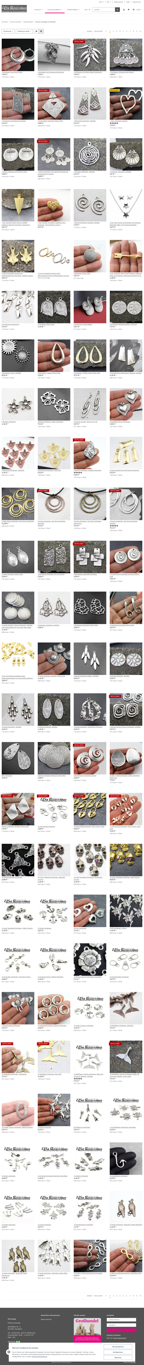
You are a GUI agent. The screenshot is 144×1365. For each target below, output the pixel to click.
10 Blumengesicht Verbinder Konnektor (88, 977)
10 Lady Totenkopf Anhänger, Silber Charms (17, 928)
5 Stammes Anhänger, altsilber (48, 625)
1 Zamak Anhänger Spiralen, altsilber (87, 223)
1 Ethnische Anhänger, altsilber (85, 121)
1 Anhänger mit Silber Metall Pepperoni (88, 72)
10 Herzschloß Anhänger (46, 827)
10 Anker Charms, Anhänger (84, 1026)
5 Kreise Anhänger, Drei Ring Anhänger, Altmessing (88, 522)
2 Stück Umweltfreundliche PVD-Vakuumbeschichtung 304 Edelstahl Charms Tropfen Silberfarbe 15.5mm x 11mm (53, 274)
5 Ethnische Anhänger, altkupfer (13, 470)
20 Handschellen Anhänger (119, 977)
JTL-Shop (133, 1362)
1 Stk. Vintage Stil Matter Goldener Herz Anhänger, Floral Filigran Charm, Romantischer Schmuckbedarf (52, 224)
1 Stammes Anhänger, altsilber (120, 172)
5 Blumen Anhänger (9, 422)
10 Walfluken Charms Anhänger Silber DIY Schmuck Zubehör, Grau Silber (124, 1075)
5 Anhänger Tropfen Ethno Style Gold (87, 373)
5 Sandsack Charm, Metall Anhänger (50, 977)
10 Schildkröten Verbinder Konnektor (123, 1127)
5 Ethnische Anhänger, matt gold (49, 470)
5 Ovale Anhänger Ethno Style (12, 574)
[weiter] (140, 31)
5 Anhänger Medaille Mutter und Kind (123, 324)
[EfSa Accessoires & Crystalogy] (14, 8)
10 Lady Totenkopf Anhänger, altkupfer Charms (51, 878)
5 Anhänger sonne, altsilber (11, 373)
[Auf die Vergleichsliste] (25, 42)
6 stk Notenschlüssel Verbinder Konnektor (52, 1176)
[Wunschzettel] (128, 9)
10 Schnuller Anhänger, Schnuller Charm (16, 977)
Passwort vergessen (114, 1335)
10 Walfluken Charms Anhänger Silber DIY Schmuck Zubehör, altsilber (88, 1075)
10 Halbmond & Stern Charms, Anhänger (52, 1026)
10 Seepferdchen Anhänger (83, 1225)
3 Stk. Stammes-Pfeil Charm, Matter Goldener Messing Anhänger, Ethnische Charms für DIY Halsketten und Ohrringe (126, 274)
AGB (127, 2)
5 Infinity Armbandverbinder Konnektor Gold (125, 1273)
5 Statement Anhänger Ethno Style (86, 625)
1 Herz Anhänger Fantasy (118, 121)
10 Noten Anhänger (8, 1176)
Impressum (137, 2)
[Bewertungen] (114, 123)
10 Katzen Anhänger (81, 1176)
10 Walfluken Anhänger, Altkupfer (121, 1026)
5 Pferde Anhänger (44, 1127)
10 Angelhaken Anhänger (119, 1176)
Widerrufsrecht (46, 1319)
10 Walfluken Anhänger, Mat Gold (49, 1074)
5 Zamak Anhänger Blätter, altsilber (86, 676)
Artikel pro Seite (23, 31)
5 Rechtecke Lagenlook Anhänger (85, 574)
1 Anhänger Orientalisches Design (122, 72)
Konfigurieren (118, 1352)
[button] (124, 9)
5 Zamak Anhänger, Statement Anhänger (88, 727)
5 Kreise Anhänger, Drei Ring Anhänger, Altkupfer (52, 522)
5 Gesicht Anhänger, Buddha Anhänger (87, 470)
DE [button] (108, 2)
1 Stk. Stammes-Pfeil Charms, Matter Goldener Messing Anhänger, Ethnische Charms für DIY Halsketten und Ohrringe (16, 224)
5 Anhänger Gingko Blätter (83, 324)
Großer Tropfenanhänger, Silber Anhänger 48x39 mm (125, 777)
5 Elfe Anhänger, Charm (118, 928)
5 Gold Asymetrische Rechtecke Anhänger (124, 470)
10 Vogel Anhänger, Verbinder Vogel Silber (53, 1273)
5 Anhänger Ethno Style (46, 324)
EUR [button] (100, 2)
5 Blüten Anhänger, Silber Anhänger (50, 422)
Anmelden (121, 1330)
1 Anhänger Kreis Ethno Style (12, 72)
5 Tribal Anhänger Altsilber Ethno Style (51, 676)
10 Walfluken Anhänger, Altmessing (14, 1074)
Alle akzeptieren (118, 1347)
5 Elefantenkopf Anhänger (11, 1026)
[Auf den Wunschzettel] (30, 42)
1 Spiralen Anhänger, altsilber (84, 172)
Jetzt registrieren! (120, 1338)
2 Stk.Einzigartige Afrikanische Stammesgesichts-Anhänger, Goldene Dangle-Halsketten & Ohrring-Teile (18, 274)
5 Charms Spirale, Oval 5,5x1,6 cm (85, 422)
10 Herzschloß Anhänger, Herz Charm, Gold (89, 827)
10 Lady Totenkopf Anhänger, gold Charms (125, 877)
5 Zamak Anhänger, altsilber (120, 676)
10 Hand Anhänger (44, 1225)
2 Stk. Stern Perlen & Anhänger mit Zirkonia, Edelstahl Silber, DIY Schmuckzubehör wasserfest (125, 224)
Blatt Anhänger (7, 776)
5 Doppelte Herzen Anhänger (120, 422)
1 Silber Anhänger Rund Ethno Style (14, 172)
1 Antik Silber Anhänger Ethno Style (50, 121)
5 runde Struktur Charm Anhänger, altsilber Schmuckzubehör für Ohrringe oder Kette (17, 626)
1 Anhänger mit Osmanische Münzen (51, 72)
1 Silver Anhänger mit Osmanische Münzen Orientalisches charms (53, 173)
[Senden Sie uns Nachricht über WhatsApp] (18, 1342)
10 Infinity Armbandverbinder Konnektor (88, 1273)
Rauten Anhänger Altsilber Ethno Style (15, 827)
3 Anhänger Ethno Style (82, 273)
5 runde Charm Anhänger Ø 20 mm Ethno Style (124, 575)
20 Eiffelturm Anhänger (82, 1127)
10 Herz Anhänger (80, 928)
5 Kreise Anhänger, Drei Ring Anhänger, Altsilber (124, 522)
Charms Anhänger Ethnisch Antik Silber (52, 776)
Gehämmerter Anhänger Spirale (85, 776)
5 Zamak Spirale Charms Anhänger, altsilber (125, 727)
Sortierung (7, 31)
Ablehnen (117, 1357)
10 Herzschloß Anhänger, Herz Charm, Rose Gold (125, 828)
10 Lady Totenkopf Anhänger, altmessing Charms (88, 878)
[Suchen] (117, 9)
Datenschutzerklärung (39, 1356)
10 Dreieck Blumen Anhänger (12, 877)
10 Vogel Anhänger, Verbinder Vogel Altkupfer (126, 1225)
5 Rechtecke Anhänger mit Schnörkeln (51, 574)
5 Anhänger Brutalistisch (10, 324)
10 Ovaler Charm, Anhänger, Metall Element (17, 1127)
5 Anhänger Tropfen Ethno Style (49, 373)
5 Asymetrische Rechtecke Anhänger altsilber (126, 373)
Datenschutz (118, 2)
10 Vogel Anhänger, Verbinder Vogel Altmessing (14, 1274)
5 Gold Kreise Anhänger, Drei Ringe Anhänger (18, 521)
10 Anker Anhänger (44, 928)
